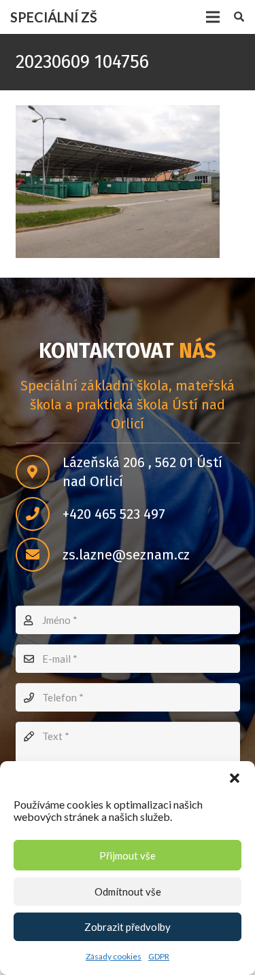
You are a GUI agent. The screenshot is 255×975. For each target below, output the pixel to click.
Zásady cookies (113, 956)
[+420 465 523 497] (39, 514)
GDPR (158, 956)
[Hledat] (239, 17)
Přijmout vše (127, 855)
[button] (234, 778)
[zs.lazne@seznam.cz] (39, 555)
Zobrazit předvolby (127, 927)
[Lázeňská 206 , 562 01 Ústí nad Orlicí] (39, 472)
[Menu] (213, 17)
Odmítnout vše (128, 891)
